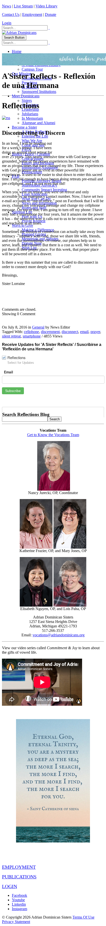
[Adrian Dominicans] (19, 32)
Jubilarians (30, 114)
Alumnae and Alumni (38, 123)
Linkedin (19, 904)
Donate (50, 14)
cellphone (31, 332)
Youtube (18, 900)
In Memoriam (32, 118)
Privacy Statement (16, 922)
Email (8, 371)
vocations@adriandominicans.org (59, 635)
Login (6, 23)
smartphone (32, 336)
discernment (50, 332)
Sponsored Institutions (39, 91)
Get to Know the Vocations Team (53, 435)
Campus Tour (32, 69)
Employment (32, 14)
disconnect (70, 332)
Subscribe (13, 391)
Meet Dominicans (25, 96)
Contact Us (10, 14)
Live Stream (23, 6)
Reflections (16, 357)
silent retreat (11, 336)
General (38, 327)
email (84, 332)
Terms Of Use (83, 917)
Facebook (19, 895)
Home (16, 51)
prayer (95, 332)
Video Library (46, 6)
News (6, 6)
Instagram (19, 909)
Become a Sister (24, 127)
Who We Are (32, 141)
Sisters (27, 100)
